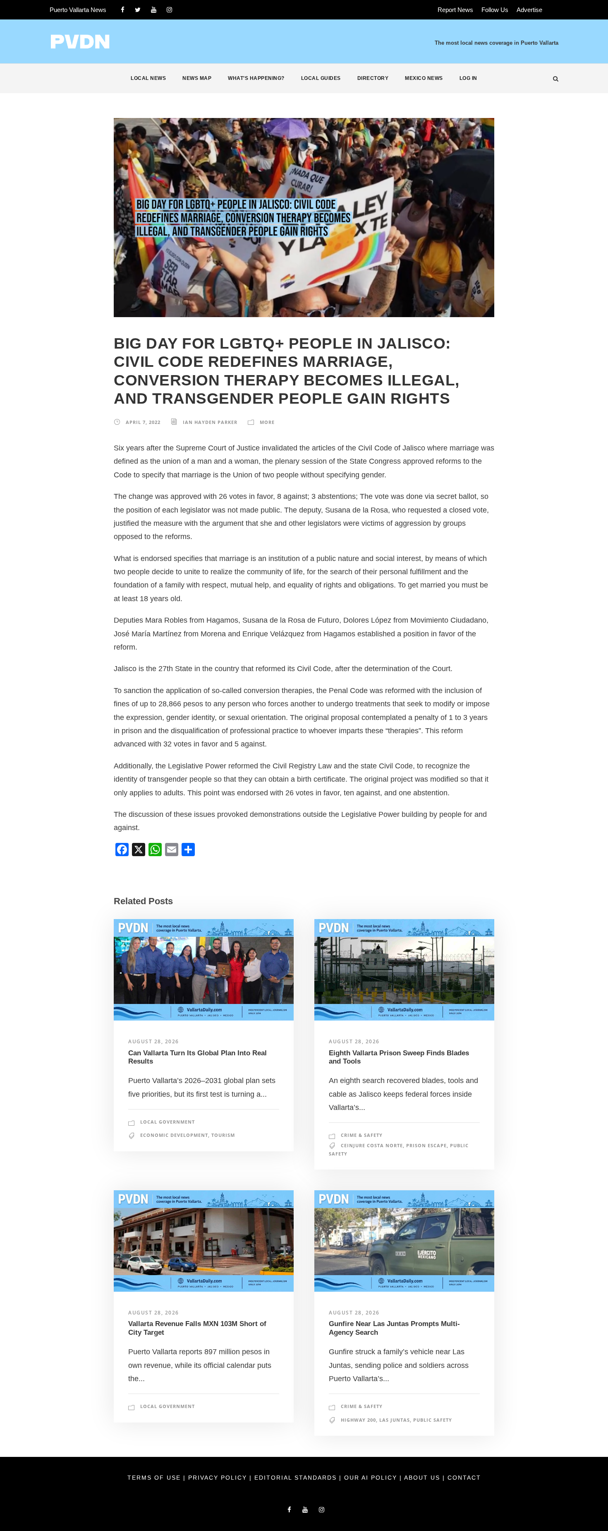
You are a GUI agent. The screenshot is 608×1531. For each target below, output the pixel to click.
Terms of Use (155, 1477)
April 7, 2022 (143, 422)
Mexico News (424, 78)
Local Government (167, 1122)
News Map (196, 78)
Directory (373, 78)
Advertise (529, 9)
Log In (468, 78)
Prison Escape (426, 1145)
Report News (455, 9)
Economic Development (174, 1135)
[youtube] (153, 9)
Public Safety (432, 1420)
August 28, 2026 (153, 1041)
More (267, 422)
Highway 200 (358, 1420)
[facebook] (122, 9)
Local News (148, 78)
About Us (423, 1477)
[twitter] (138, 9)
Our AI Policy (370, 1477)
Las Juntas (394, 1420)
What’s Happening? (256, 78)
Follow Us (494, 9)
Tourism (223, 1135)
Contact (464, 1477)
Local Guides (321, 78)
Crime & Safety (362, 1135)
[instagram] (169, 9)
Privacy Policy (218, 1477)
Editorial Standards (296, 1477)
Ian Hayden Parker (210, 422)
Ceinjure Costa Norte (372, 1145)
